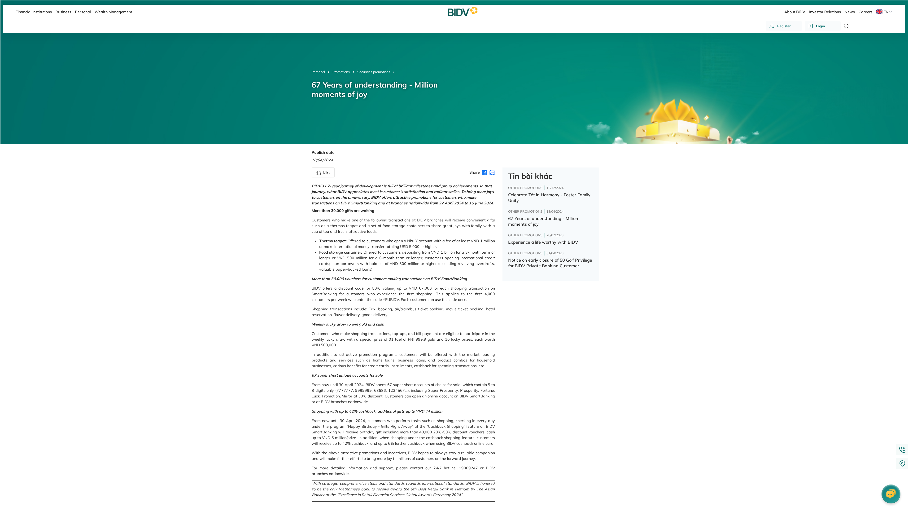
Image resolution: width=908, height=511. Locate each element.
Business (63, 11)
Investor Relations (825, 11)
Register (784, 26)
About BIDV (794, 11)
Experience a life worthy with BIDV (543, 242)
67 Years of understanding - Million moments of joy (543, 221)
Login (820, 26)
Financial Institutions (34, 11)
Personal (318, 72)
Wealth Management (113, 11)
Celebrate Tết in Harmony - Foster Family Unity (549, 197)
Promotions (341, 72)
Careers (866, 11)
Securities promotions (373, 72)
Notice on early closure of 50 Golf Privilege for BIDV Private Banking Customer (550, 263)
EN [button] (886, 11)
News (850, 11)
